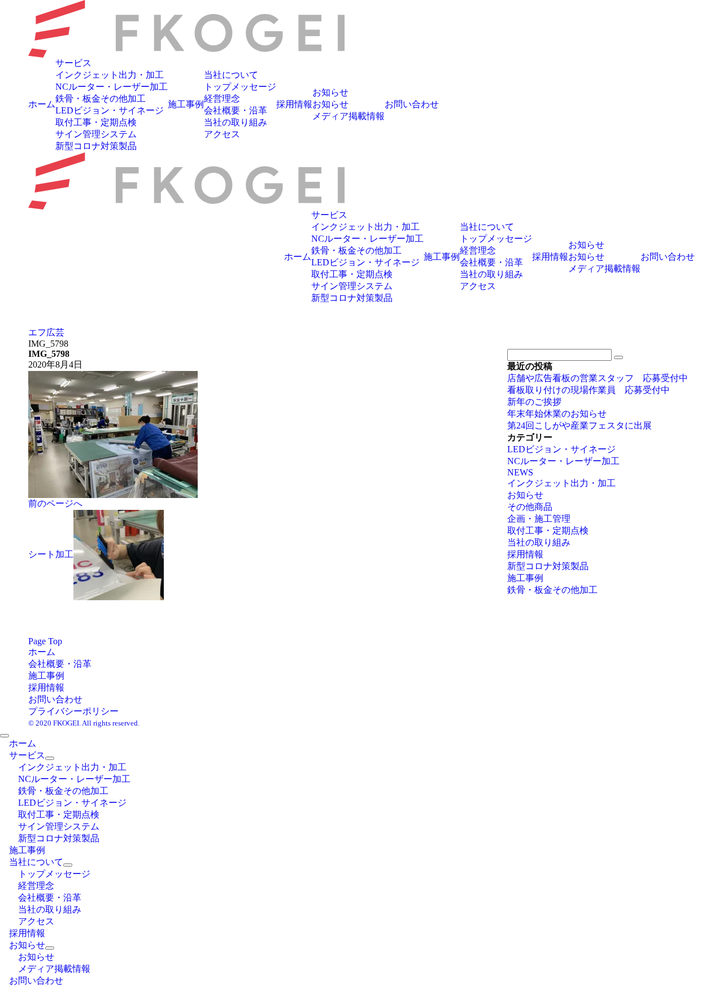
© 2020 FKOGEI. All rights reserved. (84, 723)
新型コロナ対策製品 (548, 566)
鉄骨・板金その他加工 (552, 590)
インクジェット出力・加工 (561, 483)
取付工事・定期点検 (548, 530)
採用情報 (525, 554)
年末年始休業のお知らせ (557, 413)
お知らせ (525, 495)
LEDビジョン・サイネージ (561, 449)
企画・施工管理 (538, 518)
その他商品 (529, 507)
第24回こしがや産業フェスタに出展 (579, 425)
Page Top (45, 641)
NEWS (520, 472)
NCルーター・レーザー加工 (563, 461)
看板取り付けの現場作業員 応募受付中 (588, 390)
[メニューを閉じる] (4, 735)
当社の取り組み (538, 542)
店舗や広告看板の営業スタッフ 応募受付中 (597, 378)
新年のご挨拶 (534, 402)
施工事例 (525, 578)
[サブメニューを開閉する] (49, 758)
